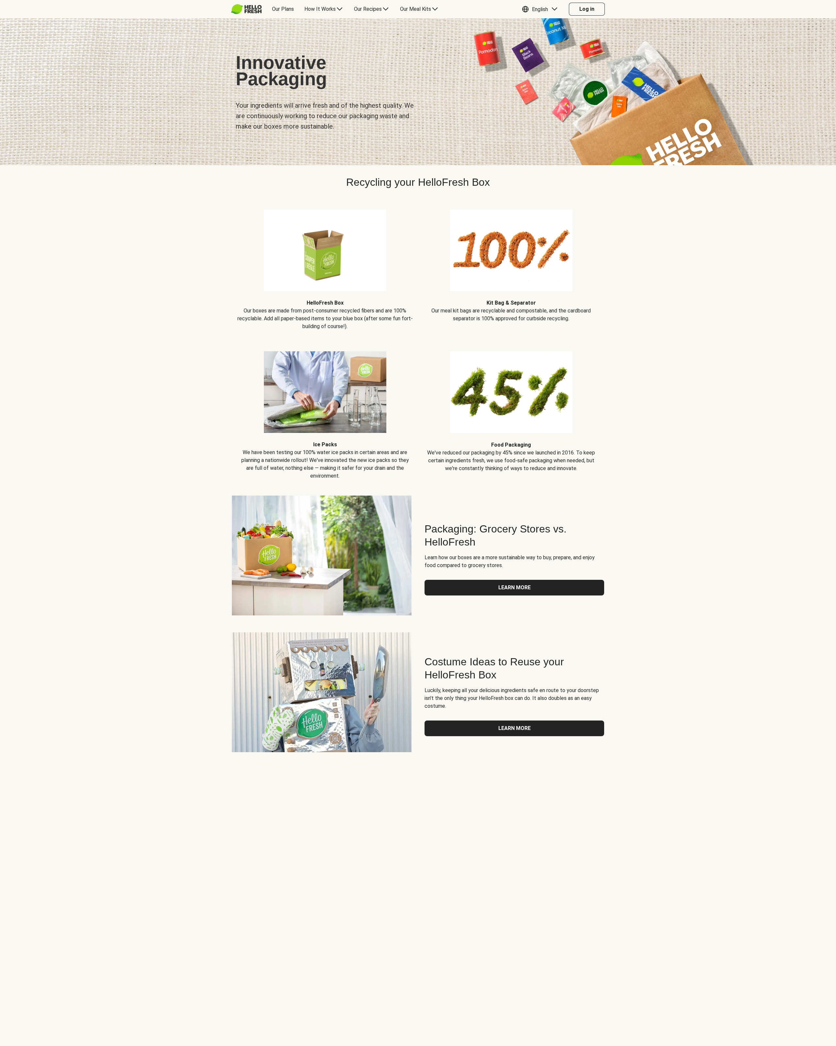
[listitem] (325, 264)
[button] (541, 9)
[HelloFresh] (246, 9)
